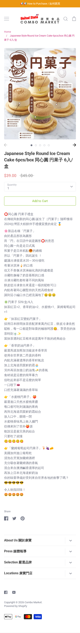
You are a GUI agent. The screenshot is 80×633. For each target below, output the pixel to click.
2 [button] (36, 145)
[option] (40, 94)
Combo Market (33, 602)
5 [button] (49, 145)
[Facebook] (6, 592)
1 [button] (31, 145)
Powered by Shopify (15, 606)
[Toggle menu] (6, 18)
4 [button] (44, 145)
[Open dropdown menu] (70, 540)
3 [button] (40, 145)
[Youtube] (14, 592)
